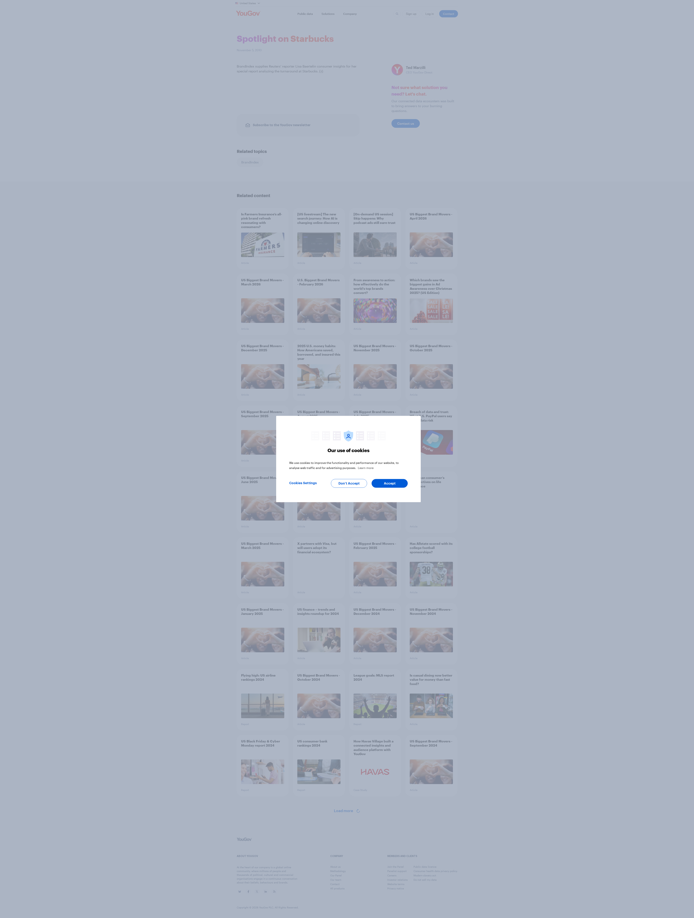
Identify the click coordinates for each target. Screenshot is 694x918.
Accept (390, 483)
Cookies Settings (303, 483)
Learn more (366, 467)
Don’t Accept (349, 483)
